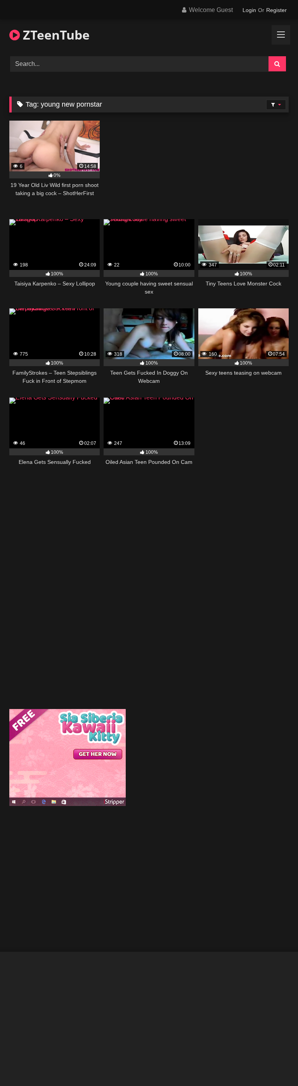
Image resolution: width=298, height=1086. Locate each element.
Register (276, 10)
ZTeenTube (55, 34)
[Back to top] (273, 1062)
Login (249, 10)
